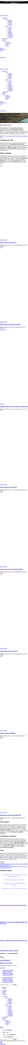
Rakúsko (10, 33)
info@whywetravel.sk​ (6, 963)
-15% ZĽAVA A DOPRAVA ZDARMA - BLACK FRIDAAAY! (14, 2)
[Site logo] (10, 14)
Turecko (10, 23)
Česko (9, 30)
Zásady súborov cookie (8, 975)
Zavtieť (1, 1027)
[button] (14, 861)
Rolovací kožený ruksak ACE (8, 242)
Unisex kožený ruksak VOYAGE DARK (11, 569)
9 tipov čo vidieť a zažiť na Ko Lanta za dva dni (13, 940)
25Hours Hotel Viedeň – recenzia (9, 950)
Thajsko (10, 22)
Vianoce (11, 856)
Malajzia (10, 21)
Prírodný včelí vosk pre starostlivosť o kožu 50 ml (14, 406)
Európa (7, 26)
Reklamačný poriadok (7, 972)
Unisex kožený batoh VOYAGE (9, 651)
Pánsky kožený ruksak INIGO (8, 487)
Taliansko (10, 37)
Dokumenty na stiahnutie (8, 973)
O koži (6, 45)
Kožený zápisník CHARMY (8, 733)
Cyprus (9, 28)
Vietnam (10, 25)
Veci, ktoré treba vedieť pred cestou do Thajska (13, 905)
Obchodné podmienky (7, 971)
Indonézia (10, 20)
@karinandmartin (5, 960)
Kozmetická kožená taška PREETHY (10, 815)
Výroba (7, 44)
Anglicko (10, 27)
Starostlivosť (8, 43)
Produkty (7, 42)
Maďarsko (10, 32)
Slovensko (10, 34)
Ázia (6, 19)
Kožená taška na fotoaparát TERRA (10, 324)
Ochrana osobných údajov (8, 970)
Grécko (9, 31)
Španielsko (10, 36)
